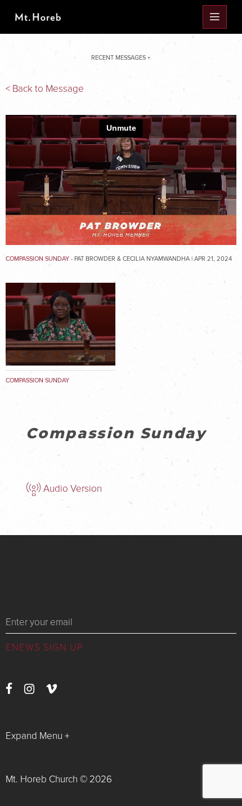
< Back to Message (45, 89)
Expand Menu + (37, 736)
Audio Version (71, 489)
